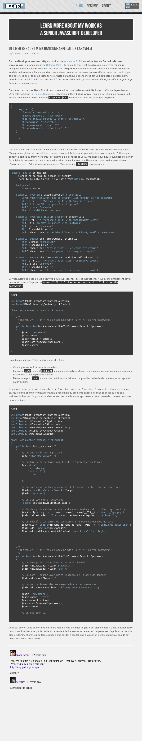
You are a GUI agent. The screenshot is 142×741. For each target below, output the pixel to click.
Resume (92, 6)
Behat (49, 65)
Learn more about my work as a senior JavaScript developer (71, 29)
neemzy (14, 6)
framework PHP (72, 61)
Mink (58, 65)
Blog (79, 6)
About (106, 6)
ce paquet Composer (43, 94)
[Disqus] (71, 692)
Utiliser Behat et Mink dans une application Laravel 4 (50, 48)
